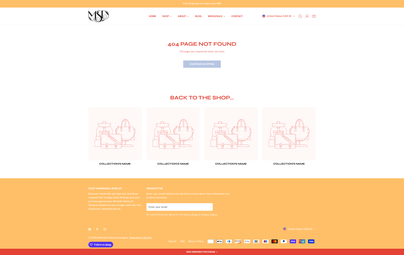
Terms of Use (190, 214)
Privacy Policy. (209, 214)
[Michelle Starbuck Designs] (98, 16)
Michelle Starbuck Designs (113, 237)
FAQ (182, 241)
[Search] (300, 16)
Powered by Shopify (140, 237)
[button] (202, 252)
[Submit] (208, 206)
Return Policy (196, 241)
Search (172, 241)
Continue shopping (202, 64)
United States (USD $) (279, 16)
